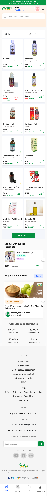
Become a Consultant (23, 374)
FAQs (23, 388)
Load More (23, 235)
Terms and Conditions (23, 396)
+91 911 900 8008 (17, 430)
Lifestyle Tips (23, 361)
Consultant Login (23, 378)
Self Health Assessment (23, 370)
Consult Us (23, 365)
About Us (23, 400)
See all (38, 276)
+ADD (18, 65)
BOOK (38, 266)
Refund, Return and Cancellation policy (23, 392)
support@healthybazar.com (23, 413)
